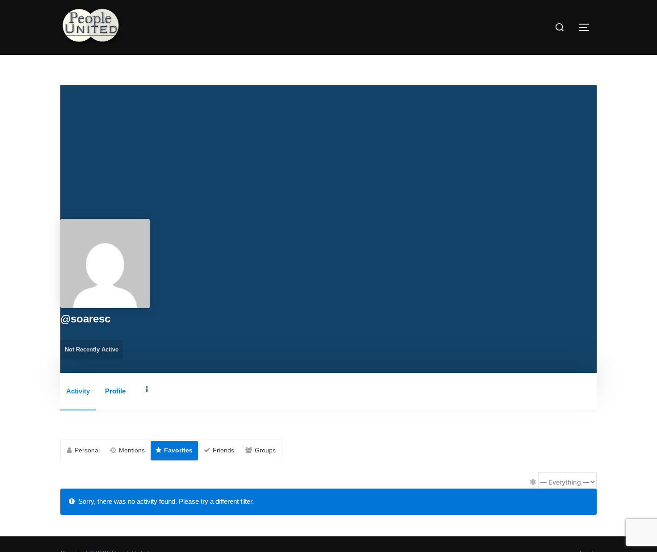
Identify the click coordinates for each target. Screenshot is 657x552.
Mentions (132, 450)
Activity (78, 391)
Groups (265, 450)
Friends (223, 450)
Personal (87, 450)
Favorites (178, 450)
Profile (115, 391)
